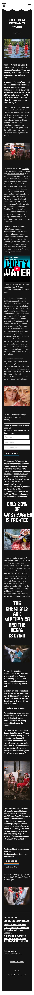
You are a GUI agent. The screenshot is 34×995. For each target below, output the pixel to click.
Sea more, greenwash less (15, 924)
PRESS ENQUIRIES (17, 962)
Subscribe (11, 453)
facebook (11, 975)
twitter (18, 975)
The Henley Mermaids (15, 174)
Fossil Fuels (16, 954)
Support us (11, 861)
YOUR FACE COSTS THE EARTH (17, 921)
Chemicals (8, 954)
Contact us (11, 866)
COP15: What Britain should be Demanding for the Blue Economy (16, 930)
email (24, 975)
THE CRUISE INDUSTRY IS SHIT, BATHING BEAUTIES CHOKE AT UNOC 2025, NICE (16, 938)
